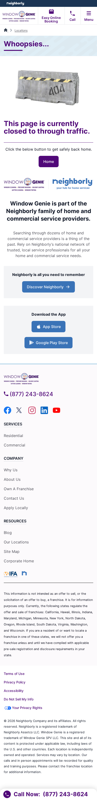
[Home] (6, 30)
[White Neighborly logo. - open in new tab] (15, 3)
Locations (21, 30)
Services (13, 424)
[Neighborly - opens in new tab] (73, 184)
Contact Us (14, 498)
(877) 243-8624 (31, 394)
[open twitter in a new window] (20, 412)
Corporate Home (19, 561)
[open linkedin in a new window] (44, 412)
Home (48, 161)
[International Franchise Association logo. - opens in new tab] (11, 574)
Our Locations (16, 542)
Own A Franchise (19, 488)
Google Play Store (52, 342)
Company (13, 458)
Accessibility (14, 691)
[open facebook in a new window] (7, 412)
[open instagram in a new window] (32, 412)
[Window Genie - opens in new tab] (24, 184)
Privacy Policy (14, 682)
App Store (52, 326)
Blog (8, 532)
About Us (12, 479)
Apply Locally (16, 507)
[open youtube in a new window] (56, 412)
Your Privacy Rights (27, 708)
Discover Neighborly (45, 286)
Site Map (12, 551)
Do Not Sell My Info (18, 699)
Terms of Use (14, 674)
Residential (13, 435)
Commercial (14, 445)
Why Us (10, 470)
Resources (15, 521)
